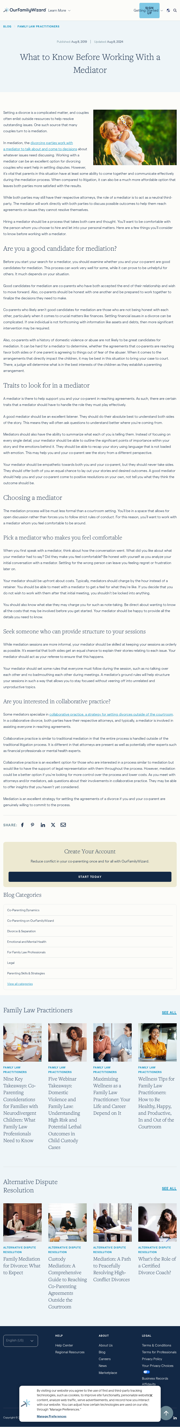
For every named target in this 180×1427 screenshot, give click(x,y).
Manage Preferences (51, 1416)
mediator (13, 149)
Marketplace (108, 1373)
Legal (10, 962)
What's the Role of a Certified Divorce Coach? (157, 1265)
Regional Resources (70, 1352)
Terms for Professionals (159, 1352)
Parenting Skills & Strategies (26, 973)
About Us (106, 1345)
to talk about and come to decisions (48, 149)
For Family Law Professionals (26, 952)
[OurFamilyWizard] (25, 10)
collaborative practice (66, 714)
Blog (102, 1352)
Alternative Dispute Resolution (19, 1250)
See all (169, 1012)
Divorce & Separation (21, 931)
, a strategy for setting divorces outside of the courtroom (128, 714)
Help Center (64, 1345)
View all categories (20, 984)
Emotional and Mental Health (26, 941)
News (103, 1366)
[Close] (151, 1395)
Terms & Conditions (156, 1345)
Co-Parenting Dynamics (23, 910)
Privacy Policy (152, 1359)
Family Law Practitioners (15, 1069)
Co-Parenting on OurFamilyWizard (30, 920)
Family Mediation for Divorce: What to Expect (21, 1265)
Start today (90, 877)
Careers (105, 1359)
